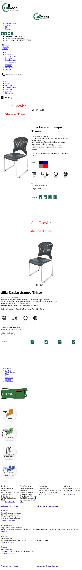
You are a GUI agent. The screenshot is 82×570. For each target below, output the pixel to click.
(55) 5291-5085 (10, 502)
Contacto (8, 29)
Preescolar (12, 56)
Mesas (7, 374)
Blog (6, 27)
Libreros (8, 380)
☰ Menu (6, 97)
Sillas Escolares (10, 60)
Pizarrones (8, 66)
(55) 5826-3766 (9, 542)
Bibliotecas (9, 68)
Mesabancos (9, 382)
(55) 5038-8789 (9, 553)
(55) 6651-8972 (71, 494)
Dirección (5, 49)
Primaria (8, 370)
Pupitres (8, 54)
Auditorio (8, 64)
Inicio (7, 52)
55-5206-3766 (47, 494)
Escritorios (8, 58)
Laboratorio (9, 378)
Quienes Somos (10, 23)
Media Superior (10, 372)
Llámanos (5, 45)
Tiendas (7, 25)
